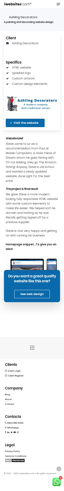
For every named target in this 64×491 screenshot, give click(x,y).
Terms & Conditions (15, 456)
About (8, 399)
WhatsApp (12, 427)
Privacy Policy (12, 451)
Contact (9, 404)
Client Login (14, 370)
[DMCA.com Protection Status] (15, 461)
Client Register (16, 375)
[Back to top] (58, 468)
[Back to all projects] (32, 347)
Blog (7, 394)
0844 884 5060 (14, 422)
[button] (58, 4)
